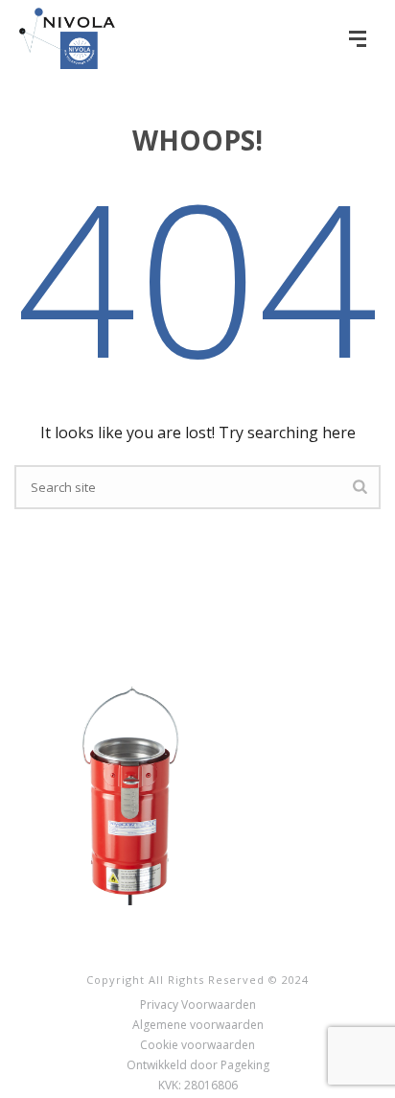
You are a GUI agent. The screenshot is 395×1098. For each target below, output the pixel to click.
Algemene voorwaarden (198, 1025)
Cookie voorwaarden (197, 1045)
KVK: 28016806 (198, 1085)
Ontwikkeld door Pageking (198, 1065)
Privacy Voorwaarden (198, 1005)
